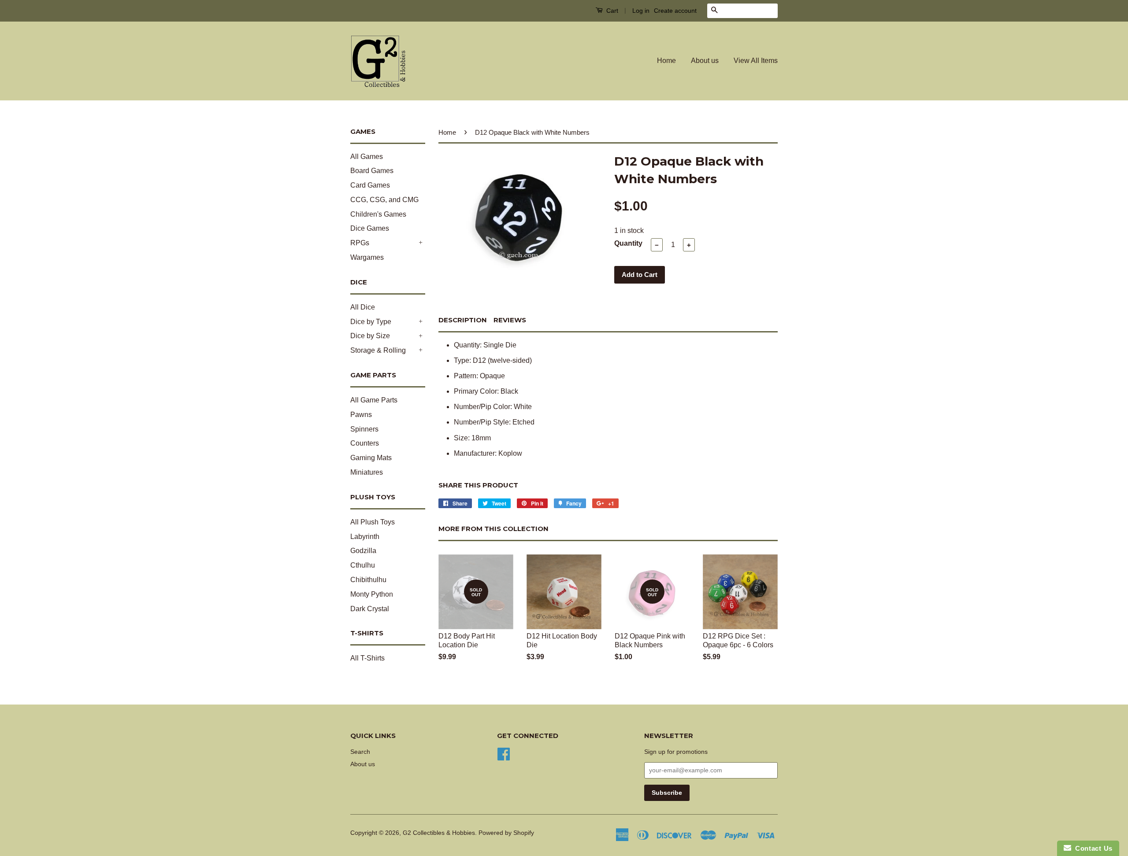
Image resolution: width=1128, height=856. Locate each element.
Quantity (628, 243)
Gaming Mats (371, 457)
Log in (640, 10)
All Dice (362, 307)
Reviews (510, 320)
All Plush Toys (372, 522)
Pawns (361, 414)
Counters (364, 443)
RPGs (359, 243)
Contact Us (1092, 848)
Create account (675, 10)
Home (666, 60)
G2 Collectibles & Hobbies (439, 833)
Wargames (367, 257)
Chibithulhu (368, 579)
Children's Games (378, 214)
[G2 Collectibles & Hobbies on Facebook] (503, 753)
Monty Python (371, 594)
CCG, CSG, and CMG (384, 199)
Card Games (370, 185)
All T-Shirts (367, 658)
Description (462, 320)
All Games (366, 156)
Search (360, 752)
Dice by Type (370, 321)
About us (705, 60)
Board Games (371, 170)
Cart (611, 10)
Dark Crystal (369, 608)
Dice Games (369, 228)
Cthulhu (362, 565)
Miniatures (366, 472)
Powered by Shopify (506, 833)
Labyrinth (364, 536)
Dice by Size (370, 335)
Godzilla (363, 550)
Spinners (364, 429)
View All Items (756, 60)
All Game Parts (373, 400)
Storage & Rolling (378, 350)
